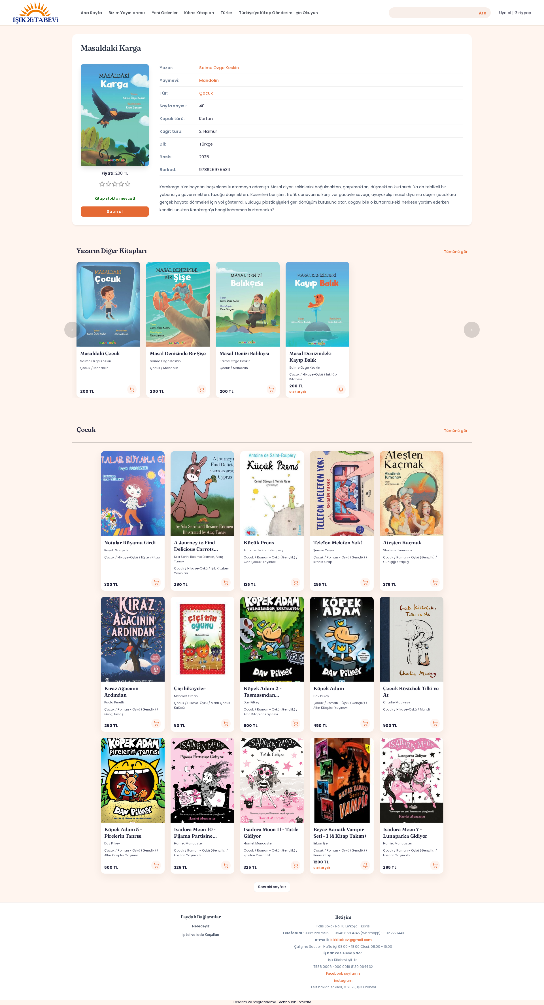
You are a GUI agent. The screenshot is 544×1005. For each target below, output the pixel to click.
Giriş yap (523, 13)
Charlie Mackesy (396, 702)
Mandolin (209, 80)
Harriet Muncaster (188, 843)
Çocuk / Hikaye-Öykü (306, 374)
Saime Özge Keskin (219, 68)
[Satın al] (132, 389)
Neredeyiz (201, 926)
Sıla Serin (181, 556)
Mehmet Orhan (186, 696)
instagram (343, 980)
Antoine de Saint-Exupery (263, 550)
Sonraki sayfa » (272, 886)
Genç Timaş (113, 714)
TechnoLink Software (294, 1002)
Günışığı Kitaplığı (396, 562)
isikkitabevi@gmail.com (351, 939)
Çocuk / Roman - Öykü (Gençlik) (269, 557)
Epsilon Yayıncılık (187, 855)
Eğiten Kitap (150, 557)
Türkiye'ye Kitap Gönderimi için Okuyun (278, 13)
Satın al (115, 211)
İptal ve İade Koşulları (200, 934)
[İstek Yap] (341, 389)
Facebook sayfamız (343, 973)
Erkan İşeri (321, 843)
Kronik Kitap (322, 562)
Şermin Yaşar (323, 550)
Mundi (425, 709)
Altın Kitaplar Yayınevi (261, 714)
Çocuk (206, 93)
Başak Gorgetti (116, 550)
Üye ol (505, 13)
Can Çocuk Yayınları (260, 562)
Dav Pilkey (251, 702)
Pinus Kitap (322, 855)
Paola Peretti (114, 702)
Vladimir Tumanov (397, 550)
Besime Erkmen (202, 556)
